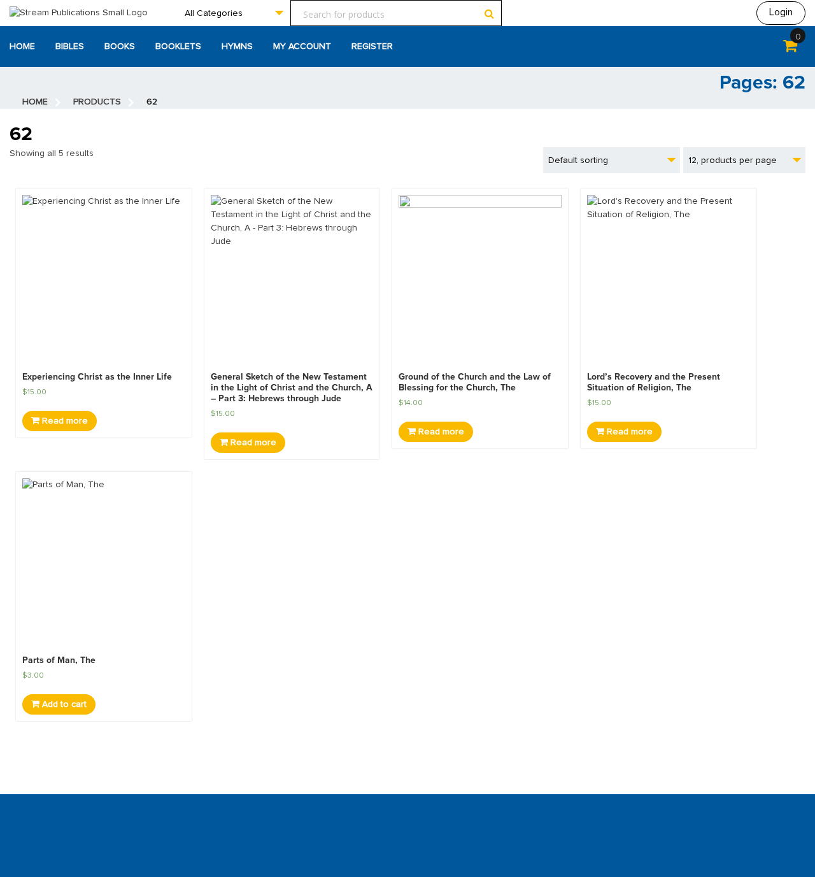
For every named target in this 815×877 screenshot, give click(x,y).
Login (781, 12)
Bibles (69, 46)
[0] (790, 48)
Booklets (178, 46)
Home (22, 46)
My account (302, 46)
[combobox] (234, 13)
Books (119, 46)
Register (372, 46)
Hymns (237, 46)
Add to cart (63, 704)
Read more (63, 421)
